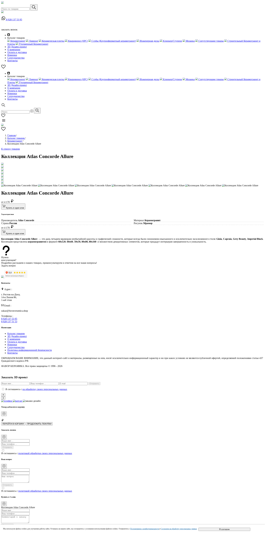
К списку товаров (10, 149)
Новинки (12, 55)
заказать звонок (9, 29)
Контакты (12, 60)
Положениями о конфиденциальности (144, 529)
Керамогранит (15, 141)
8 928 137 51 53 (9, 321)
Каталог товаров (16, 138)
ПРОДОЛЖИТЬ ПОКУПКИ (39, 424)
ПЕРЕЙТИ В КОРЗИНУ (13, 424)
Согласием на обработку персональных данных (179, 529)
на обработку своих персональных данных (44, 389)
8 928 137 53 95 (14, 19)
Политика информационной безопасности (29, 350)
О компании (13, 49)
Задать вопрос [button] (8, 265)
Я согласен (224, 529)
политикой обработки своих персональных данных (45, 453)
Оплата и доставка (17, 52)
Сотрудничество (16, 58)
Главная (11, 135)
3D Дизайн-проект (17, 46)
